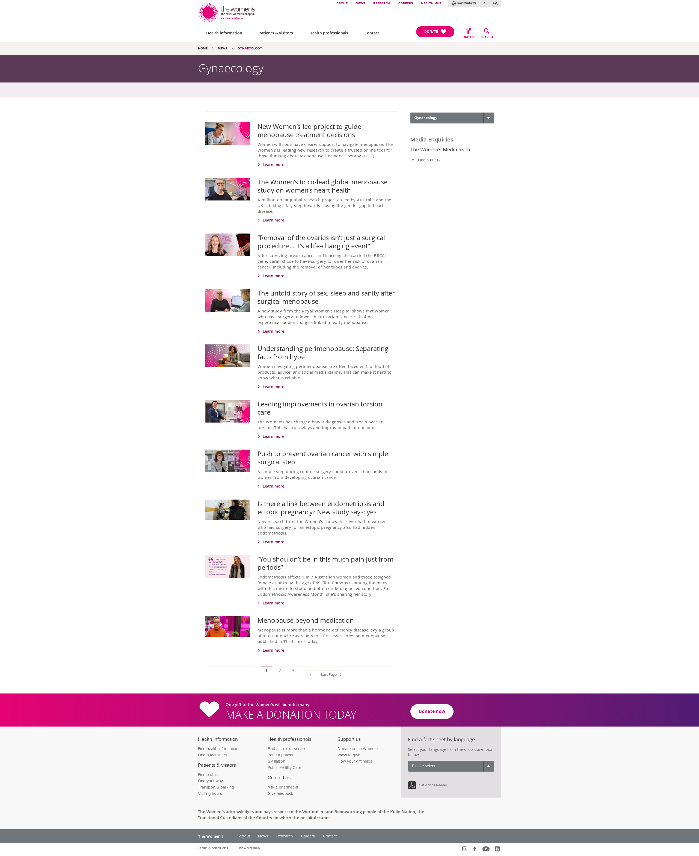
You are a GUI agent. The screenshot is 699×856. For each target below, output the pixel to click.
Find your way (210, 781)
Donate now (432, 711)
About (342, 3)
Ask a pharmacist (283, 787)
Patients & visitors (276, 33)
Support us (349, 739)
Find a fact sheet (212, 755)
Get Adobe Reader (433, 785)
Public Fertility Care (284, 768)
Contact (372, 33)
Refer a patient (280, 755)
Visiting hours (210, 794)
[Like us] (475, 848)
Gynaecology (250, 48)
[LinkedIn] (498, 848)
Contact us (279, 778)
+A (495, 3)
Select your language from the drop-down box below (450, 752)
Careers (405, 3)
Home (203, 48)
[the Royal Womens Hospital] (227, 11)
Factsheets (466, 3)
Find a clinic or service (287, 749)
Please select (423, 766)
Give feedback (280, 794)
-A (484, 3)
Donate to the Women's (358, 749)
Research (381, 3)
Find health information (218, 749)
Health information (224, 33)
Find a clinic (208, 775)
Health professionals (328, 33)
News (360, 3)
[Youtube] (486, 848)
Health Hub (431, 3)
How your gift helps (354, 761)
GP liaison (276, 761)
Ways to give (348, 755)
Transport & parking (216, 787)
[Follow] (465, 848)
